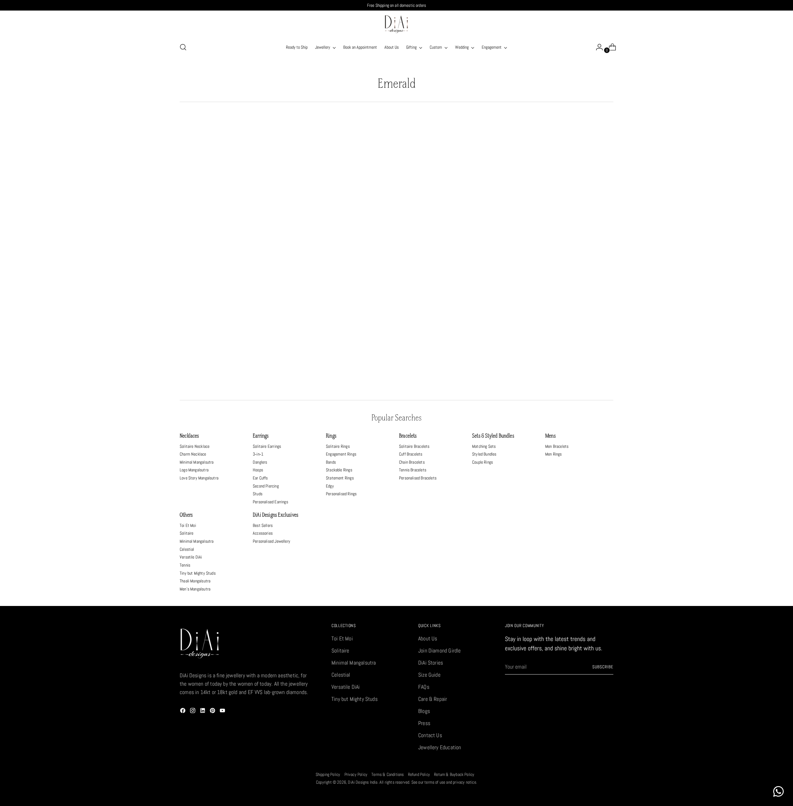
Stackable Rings (339, 470)
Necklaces (189, 436)
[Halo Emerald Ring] (562, 323)
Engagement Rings (341, 454)
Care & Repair (432, 698)
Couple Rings (482, 462)
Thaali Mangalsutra (195, 581)
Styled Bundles (484, 454)
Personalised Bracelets (417, 478)
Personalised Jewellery (271, 541)
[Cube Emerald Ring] (451, 323)
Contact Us (430, 735)
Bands (331, 462)
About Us (427, 638)
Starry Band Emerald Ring (231, 248)
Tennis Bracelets (412, 470)
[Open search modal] (183, 47)
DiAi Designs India (362, 782)
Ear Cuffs (260, 478)
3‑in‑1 (258, 454)
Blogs (424, 711)
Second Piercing (266, 486)
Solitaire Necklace (194, 446)
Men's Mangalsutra (195, 589)
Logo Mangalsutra (194, 470)
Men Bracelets (556, 446)
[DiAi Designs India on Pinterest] (213, 711)
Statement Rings (340, 478)
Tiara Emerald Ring (341, 248)
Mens (550, 436)
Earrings (261, 436)
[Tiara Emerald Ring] (341, 187)
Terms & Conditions (387, 774)
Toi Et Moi (188, 525)
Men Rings (553, 454)
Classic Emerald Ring (341, 383)
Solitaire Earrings (267, 446)
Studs (257, 494)
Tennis (185, 565)
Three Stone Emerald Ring (452, 248)
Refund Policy (419, 774)
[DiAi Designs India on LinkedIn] (203, 711)
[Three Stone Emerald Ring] (451, 187)
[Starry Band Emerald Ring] (231, 187)
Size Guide (429, 674)
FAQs (423, 686)
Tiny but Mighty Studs (198, 573)
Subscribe (602, 667)
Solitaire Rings (338, 446)
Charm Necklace (193, 454)
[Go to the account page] (597, 47)
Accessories (263, 533)
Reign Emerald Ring (231, 383)
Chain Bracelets (412, 462)
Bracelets (408, 436)
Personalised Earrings (270, 502)
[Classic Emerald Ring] (341, 323)
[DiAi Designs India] (396, 24)
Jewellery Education (439, 747)
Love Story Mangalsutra (199, 478)
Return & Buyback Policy (454, 774)
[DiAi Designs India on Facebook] (183, 711)
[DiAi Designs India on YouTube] (223, 711)
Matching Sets (484, 446)
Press (424, 723)
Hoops (258, 470)
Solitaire (187, 533)
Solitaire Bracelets (414, 446)
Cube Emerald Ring (451, 383)
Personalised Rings (341, 494)
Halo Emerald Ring (562, 383)
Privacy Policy (356, 774)
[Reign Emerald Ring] (231, 323)
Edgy (330, 486)
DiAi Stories (430, 662)
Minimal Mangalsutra (196, 462)
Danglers (260, 462)
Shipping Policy (328, 774)
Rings (331, 436)
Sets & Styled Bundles (493, 436)
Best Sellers (263, 525)
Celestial (187, 549)
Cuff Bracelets (411, 454)
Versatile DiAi (191, 557)
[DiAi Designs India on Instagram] (193, 711)
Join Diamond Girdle (439, 650)
